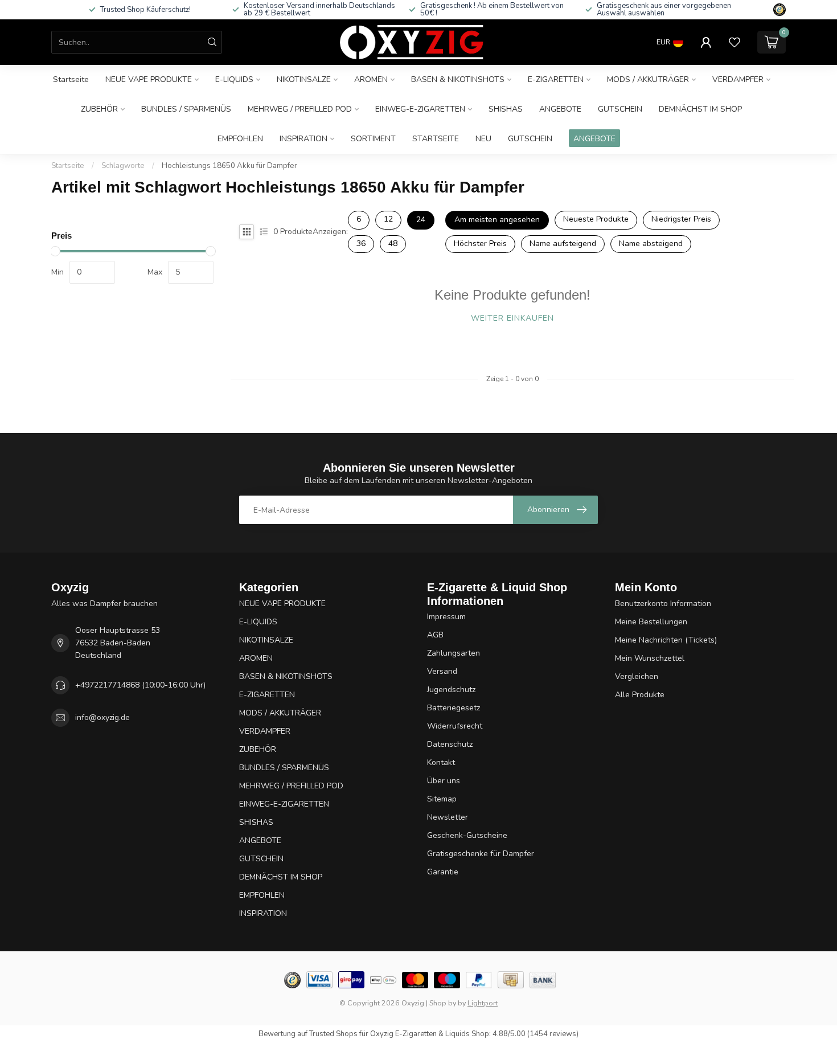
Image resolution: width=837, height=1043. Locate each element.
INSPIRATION (303, 138)
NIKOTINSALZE (304, 79)
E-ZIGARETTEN (556, 79)
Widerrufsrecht (454, 726)
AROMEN (371, 79)
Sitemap (442, 799)
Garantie (442, 871)
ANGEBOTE (560, 109)
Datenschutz (450, 744)
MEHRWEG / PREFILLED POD (300, 109)
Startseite (71, 79)
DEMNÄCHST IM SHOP (700, 109)
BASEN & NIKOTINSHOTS (457, 79)
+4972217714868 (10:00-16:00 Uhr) (140, 685)
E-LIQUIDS (234, 79)
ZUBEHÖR (99, 109)
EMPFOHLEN (240, 138)
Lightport (482, 1003)
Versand (442, 671)
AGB (435, 634)
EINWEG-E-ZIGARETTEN (420, 109)
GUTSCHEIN (620, 109)
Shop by (442, 1003)
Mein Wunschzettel (649, 658)
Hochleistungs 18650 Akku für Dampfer (229, 166)
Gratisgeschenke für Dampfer (480, 853)
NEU (483, 138)
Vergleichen (636, 676)
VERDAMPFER (738, 79)
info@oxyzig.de (102, 717)
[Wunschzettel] (734, 42)
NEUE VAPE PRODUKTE (148, 79)
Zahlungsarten (453, 653)
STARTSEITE (435, 138)
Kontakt (441, 762)
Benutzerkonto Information (663, 603)
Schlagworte (123, 166)
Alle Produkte (639, 694)
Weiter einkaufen (512, 318)
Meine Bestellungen (651, 621)
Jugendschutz (451, 689)
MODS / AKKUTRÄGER (648, 79)
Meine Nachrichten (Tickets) (666, 640)
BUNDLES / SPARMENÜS (186, 109)
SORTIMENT (373, 138)
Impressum (446, 616)
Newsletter (447, 817)
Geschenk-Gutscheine (467, 835)
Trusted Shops (333, 1034)
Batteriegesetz (453, 707)
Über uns (443, 780)
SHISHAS (506, 109)
